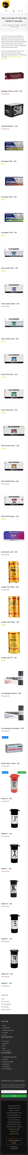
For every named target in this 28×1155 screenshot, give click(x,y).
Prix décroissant (6, 1004)
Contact (4, 1035)
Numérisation (5, 1064)
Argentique (10, 25)
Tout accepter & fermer (14, 1141)
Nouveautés (5, 1007)
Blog (3, 1048)
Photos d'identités (7, 1068)
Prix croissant (5, 1001)
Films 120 (23, 25)
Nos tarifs (5, 1032)
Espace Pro (5, 1043)
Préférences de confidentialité (14, 1147)
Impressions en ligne (7, 1061)
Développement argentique (9, 1057)
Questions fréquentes (8, 1030)
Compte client (6, 1027)
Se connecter (5, 1041)
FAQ (3, 1046)
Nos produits (5, 1066)
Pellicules (17, 25)
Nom (2, 999)
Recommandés (5, 1009)
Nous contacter (6, 1050)
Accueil (4, 25)
